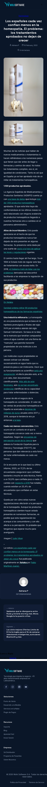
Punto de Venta (10, 701)
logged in (12, 658)
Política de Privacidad (18, 782)
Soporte (7, 727)
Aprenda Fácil (9, 734)
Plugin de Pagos (10, 712)
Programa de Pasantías (13, 756)
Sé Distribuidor (9, 752)
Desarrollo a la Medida (12, 705)
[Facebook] (6, 686)
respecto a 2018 (22, 483)
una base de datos (16, 199)
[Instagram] (12, 686)
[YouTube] (26, 686)
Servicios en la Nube (11, 709)
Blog (5, 730)
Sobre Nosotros (10, 760)
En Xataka (8, 302)
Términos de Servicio (36, 782)
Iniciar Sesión (9, 738)
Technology (23, 16)
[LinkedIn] (19, 686)
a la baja (17, 420)
